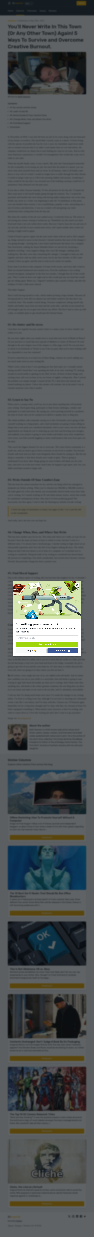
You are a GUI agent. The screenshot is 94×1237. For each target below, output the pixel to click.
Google (29, 650)
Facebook (61, 650)
